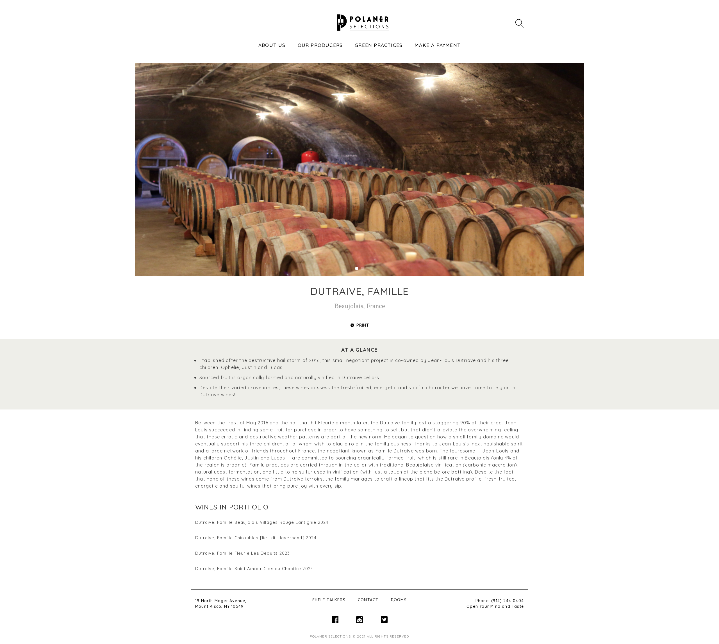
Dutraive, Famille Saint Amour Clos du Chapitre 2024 (254, 568)
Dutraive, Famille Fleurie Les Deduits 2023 (242, 553)
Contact (368, 599)
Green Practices (378, 45)
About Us (272, 45)
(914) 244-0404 (507, 600)
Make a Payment (438, 45)
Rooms (399, 599)
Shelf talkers (328, 599)
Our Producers (320, 45)
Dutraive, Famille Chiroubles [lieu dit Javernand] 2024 (256, 537)
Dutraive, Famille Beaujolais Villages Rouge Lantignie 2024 (262, 522)
